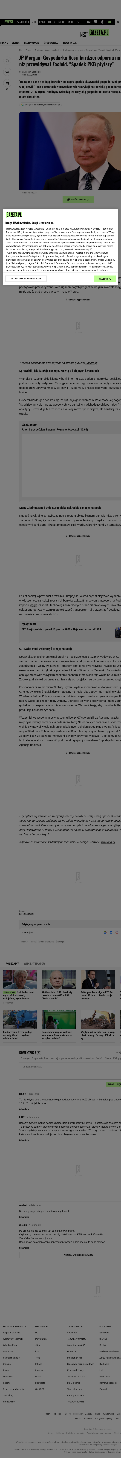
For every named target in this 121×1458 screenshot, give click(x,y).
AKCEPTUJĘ (105, 279)
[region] (60, 247)
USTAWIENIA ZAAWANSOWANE (26, 278)
